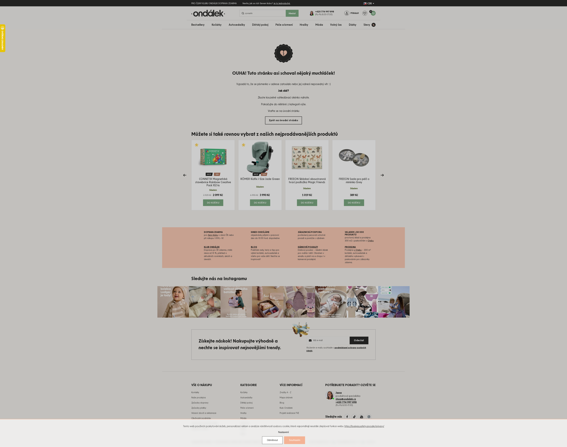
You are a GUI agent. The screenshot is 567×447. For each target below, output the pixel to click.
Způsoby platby (198, 408)
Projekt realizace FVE (289, 413)
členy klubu (213, 235)
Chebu (371, 241)
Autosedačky (246, 398)
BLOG (254, 247)
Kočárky (243, 393)
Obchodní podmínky (201, 418)
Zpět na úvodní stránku (283, 120)
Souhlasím (294, 440)
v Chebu (358, 250)
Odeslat (359, 340)
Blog (282, 403)
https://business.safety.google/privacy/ (364, 426)
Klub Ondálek (286, 408)
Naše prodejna (198, 398)
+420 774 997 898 (346, 402)
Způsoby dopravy (199, 403)
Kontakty (195, 393)
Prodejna (350, 247)
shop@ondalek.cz (346, 399)
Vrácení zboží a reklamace (203, 413)
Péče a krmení (247, 408)
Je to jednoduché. (281, 4)
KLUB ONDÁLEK (212, 247)
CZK (369, 3)
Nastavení (283, 432)
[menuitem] (199, 24)
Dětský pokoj (246, 403)
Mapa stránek (286, 398)
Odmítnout (272, 440)
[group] (213, 175)
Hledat (292, 14)
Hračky (243, 413)
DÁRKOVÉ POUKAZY (308, 247)
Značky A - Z (285, 393)
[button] (213, 199)
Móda (243, 418)
